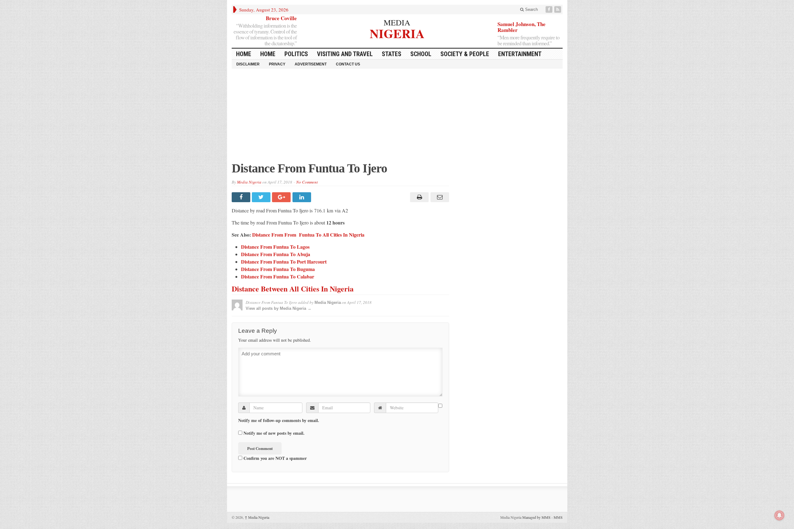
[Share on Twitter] (262, 197)
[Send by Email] (439, 197)
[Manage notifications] (779, 515)
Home (267, 54)
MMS (558, 517)
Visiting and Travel (345, 54)
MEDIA (397, 22)
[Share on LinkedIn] (302, 197)
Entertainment (520, 54)
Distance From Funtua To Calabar (277, 276)
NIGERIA (397, 33)
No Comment (307, 182)
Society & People (464, 54)
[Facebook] (549, 9)
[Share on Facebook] (242, 197)
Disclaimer (248, 64)
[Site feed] (558, 9)
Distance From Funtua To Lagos (275, 246)
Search (531, 9)
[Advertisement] (397, 118)
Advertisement (311, 64)
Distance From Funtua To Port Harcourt (284, 261)
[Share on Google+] (282, 197)
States (391, 54)
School (420, 54)
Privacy (277, 64)
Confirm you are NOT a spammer (274, 458)
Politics (296, 54)
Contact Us (348, 64)
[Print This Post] (418, 197)
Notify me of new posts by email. (274, 433)
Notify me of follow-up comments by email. (278, 420)
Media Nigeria (249, 182)
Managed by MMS (536, 517)
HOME (243, 54)
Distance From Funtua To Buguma (278, 269)
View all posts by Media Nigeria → (278, 308)
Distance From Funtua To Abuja (275, 254)
